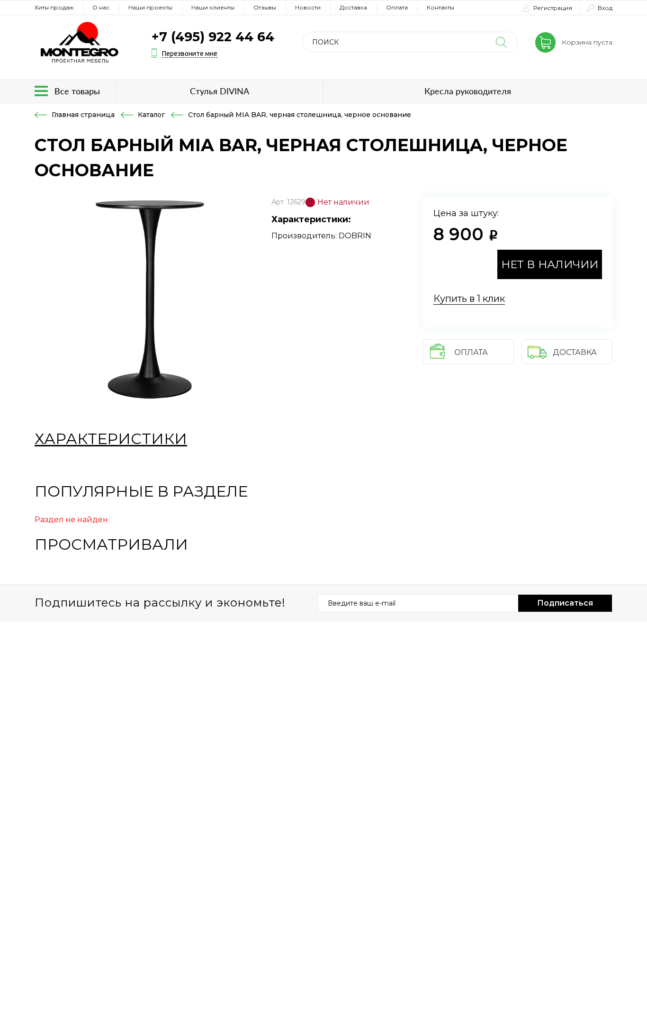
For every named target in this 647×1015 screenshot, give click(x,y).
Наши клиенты (212, 7)
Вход (605, 7)
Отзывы (264, 7)
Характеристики (111, 438)
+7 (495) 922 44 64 (213, 37)
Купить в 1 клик (469, 298)
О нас (100, 7)
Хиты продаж (54, 7)
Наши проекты (150, 7)
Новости (308, 7)
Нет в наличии (549, 264)
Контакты (440, 7)
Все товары (77, 91)
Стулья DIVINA (219, 91)
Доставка (353, 7)
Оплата (397, 7)
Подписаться (565, 602)
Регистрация (552, 7)
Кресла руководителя (467, 91)
